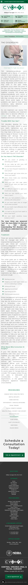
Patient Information (14, 485)
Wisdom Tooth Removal (14, 501)
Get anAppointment (21, 21)
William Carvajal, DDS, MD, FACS (14, 474)
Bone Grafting (14, 399)
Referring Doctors (13, 488)
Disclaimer (13, 492)
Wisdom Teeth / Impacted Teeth (14, 394)
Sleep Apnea (14, 419)
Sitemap (14, 494)
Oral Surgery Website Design (8, 582)
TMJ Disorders (14, 416)
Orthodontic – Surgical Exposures (14, 402)
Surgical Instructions (14, 487)
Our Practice (14, 482)
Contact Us (14, 489)
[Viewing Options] (3, 582)
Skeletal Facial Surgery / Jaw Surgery (14, 411)
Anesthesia (14, 425)
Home (6, 36)
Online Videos (14, 428)
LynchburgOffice (7, 17)
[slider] (13, 64)
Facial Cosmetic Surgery (14, 408)
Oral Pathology (14, 414)
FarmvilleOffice (20, 17)
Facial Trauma (14, 405)
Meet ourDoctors (6, 21)
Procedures (12, 36)
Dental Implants (14, 397)
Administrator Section (13, 491)
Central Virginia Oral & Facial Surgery (14, 1)
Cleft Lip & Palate (14, 422)
